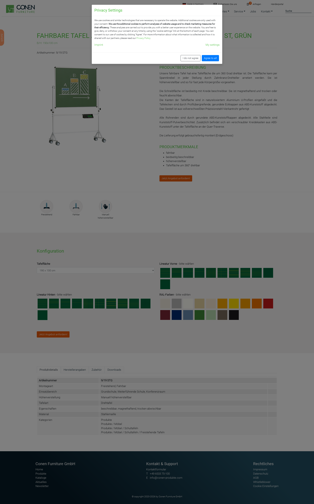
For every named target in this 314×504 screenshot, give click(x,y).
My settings (213, 44)
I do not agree (190, 58)
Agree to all (210, 58)
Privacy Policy (143, 38)
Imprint (98, 44)
